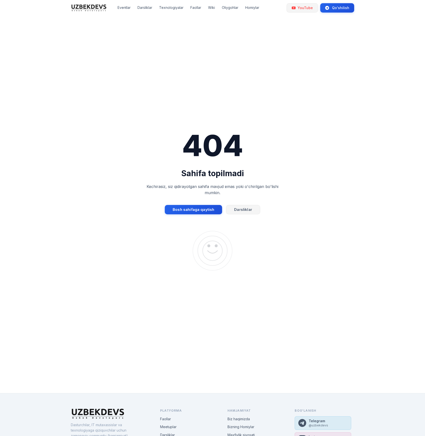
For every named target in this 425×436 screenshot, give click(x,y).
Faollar (165, 419)
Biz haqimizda (239, 419)
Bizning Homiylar (241, 427)
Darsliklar (243, 209)
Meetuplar (168, 427)
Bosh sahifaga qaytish (193, 209)
